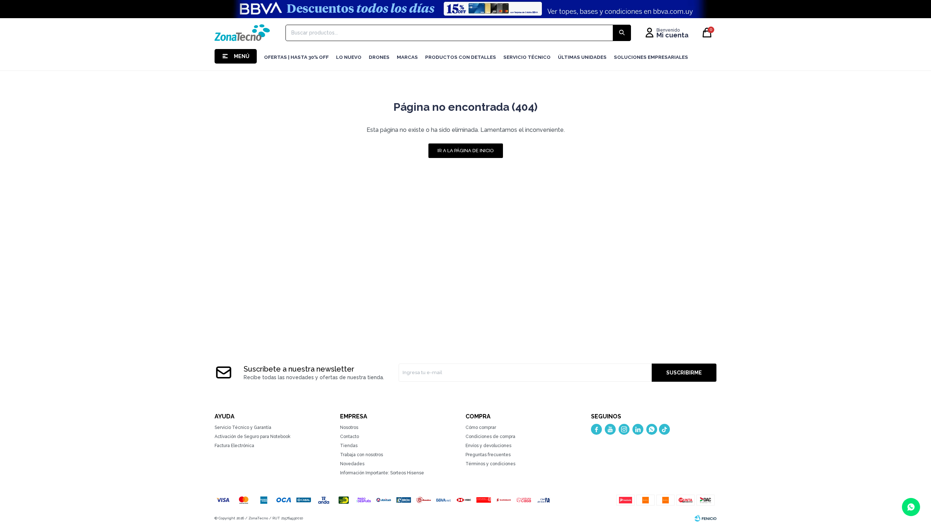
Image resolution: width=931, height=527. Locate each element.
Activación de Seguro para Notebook (253, 436)
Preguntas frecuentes (488, 454)
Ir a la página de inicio (465, 150)
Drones (379, 57)
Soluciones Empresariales (651, 57)
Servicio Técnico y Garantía (243, 427)
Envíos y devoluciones (488, 445)
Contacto (349, 436)
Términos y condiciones (490, 463)
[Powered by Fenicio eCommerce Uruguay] (705, 518)
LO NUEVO (348, 57)
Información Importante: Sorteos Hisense (382, 472)
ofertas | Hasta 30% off (296, 57)
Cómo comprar (481, 427)
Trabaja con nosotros (361, 454)
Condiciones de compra (490, 436)
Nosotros (349, 427)
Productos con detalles (460, 57)
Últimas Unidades (582, 57)
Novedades (352, 463)
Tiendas (348, 445)
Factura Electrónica (234, 445)
